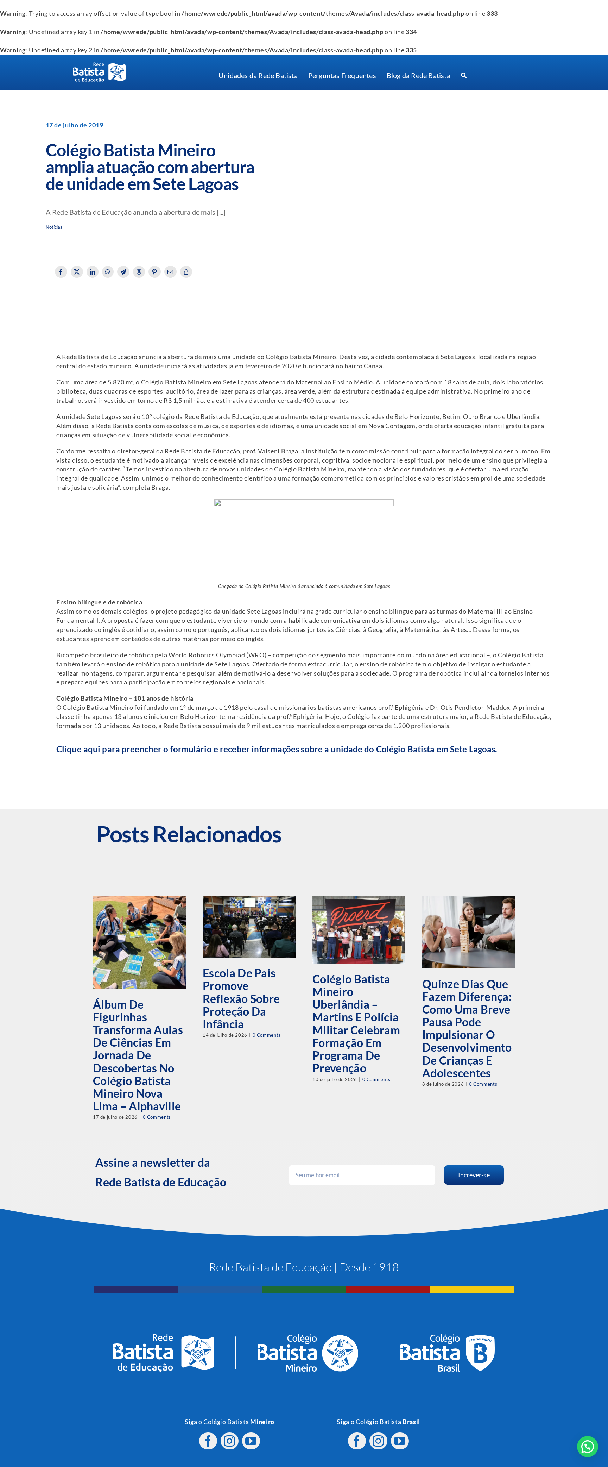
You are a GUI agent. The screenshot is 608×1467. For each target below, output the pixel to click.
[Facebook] (61, 272)
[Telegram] (123, 272)
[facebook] (208, 1440)
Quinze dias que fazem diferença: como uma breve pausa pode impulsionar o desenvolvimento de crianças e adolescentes (467, 1028)
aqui (91, 749)
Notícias (54, 227)
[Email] (170, 272)
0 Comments (157, 1117)
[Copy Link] (186, 272)
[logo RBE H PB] (99, 65)
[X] (77, 272)
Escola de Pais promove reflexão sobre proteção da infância (241, 998)
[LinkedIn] (93, 272)
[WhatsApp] (107, 272)
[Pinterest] (155, 272)
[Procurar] (464, 76)
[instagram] (230, 1440)
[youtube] (251, 1440)
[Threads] (139, 272)
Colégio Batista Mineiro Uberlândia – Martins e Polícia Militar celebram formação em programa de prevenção (356, 1023)
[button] (587, 1446)
